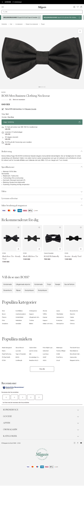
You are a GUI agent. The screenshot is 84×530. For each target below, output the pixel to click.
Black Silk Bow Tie (30, 256)
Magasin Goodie (30, 109)
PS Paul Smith (6, 357)
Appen (6, 423)
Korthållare (19, 311)
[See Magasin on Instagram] (74, 443)
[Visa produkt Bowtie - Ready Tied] (74, 238)
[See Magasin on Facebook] (77, 443)
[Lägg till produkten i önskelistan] (80, 31)
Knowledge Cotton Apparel (37, 357)
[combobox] (42, 12)
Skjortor (72, 314)
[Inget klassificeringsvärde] (5, 100)
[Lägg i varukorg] (18, 249)
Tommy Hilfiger (61, 350)
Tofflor (45, 314)
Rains (3, 350)
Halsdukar (19, 320)
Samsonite (73, 357)
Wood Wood (20, 347)
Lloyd (58, 360)
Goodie (7, 416)
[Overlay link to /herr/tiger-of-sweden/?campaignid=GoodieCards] (21, 17)
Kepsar (45, 317)
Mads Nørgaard (7, 347)
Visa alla (42, 369)
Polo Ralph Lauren (48, 347)
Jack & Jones (33, 350)
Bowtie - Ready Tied (73, 256)
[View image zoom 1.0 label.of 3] (42, 58)
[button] (74, 7)
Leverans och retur (10, 198)
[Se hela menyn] (3, 7)
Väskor (72, 320)
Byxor (4, 314)
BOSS (4, 92)
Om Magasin (10, 429)
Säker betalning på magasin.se (14, 206)
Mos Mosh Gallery (75, 354)
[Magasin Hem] (42, 7)
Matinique (59, 347)
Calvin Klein (32, 347)
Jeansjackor (60, 317)
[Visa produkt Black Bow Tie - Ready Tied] (11, 238)
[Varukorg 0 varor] (81, 7)
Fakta (4, 191)
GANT (44, 357)
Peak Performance (8, 354)
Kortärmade (8, 284)
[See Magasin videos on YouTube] (81, 443)
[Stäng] (74, 287)
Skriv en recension (19, 99)
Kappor (31, 314)
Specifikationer (8, 167)
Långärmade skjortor (23, 284)
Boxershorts (8, 290)
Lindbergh (19, 360)
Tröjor (49, 284)
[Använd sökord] (4, 12)
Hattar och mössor (49, 323)
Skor (3, 311)
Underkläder (19, 317)
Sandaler (18, 323)
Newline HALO (33, 360)
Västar (72, 317)
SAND (58, 354)
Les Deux (46, 354)
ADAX (44, 360)
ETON (4, 253)
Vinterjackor (33, 311)
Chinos (72, 323)
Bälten (31, 323)
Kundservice (10, 410)
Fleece (4, 317)
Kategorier (10, 436)
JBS (30, 354)
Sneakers (5, 323)
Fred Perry (59, 357)
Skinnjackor (60, 323)
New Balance (74, 350)
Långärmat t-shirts (34, 317)
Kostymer (59, 320)
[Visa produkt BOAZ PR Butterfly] (53, 238)
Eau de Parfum (69, 284)
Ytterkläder (59, 314)
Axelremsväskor (21, 314)
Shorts (45, 311)
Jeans (58, 311)
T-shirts (31, 320)
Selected (45, 350)
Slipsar (18, 290)
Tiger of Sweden (48, 253)
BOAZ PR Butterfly (51, 256)
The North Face (75, 347)
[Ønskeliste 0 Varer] (78, 7)
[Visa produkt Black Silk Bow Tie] (32, 238)
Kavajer (57, 284)
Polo (3, 320)
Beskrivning (7, 151)
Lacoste (18, 350)
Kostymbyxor (29, 290)
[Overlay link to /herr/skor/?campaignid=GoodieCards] (62, 17)
